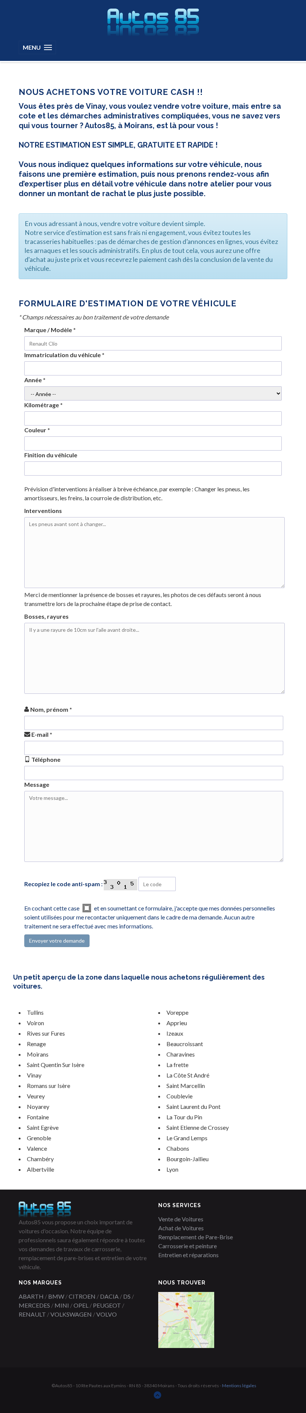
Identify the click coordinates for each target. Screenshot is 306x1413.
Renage (36, 1043)
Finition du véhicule (50, 454)
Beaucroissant (184, 1043)
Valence (37, 1148)
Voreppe (177, 1012)
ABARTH (31, 1296)
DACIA (109, 1296)
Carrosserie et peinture (187, 1245)
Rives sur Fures (46, 1033)
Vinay (34, 1075)
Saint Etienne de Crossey (197, 1127)
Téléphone (45, 759)
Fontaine (38, 1116)
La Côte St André (187, 1075)
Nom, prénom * (50, 709)
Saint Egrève (43, 1127)
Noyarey (38, 1106)
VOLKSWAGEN (71, 1314)
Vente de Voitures (180, 1218)
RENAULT (32, 1314)
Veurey (36, 1096)
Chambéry (40, 1158)
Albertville (40, 1169)
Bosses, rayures (46, 616)
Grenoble (39, 1137)
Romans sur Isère (48, 1085)
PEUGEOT (107, 1305)
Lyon (172, 1169)
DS (127, 1296)
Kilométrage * (43, 404)
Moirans (38, 1054)
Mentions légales (239, 1385)
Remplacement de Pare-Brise (195, 1236)
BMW (56, 1296)
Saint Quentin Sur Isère (55, 1064)
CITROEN (82, 1296)
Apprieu (176, 1022)
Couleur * (37, 429)
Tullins (35, 1012)
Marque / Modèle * (50, 329)
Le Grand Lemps (186, 1137)
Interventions (43, 510)
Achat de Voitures (181, 1227)
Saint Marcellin (185, 1085)
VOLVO (106, 1314)
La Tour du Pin (184, 1116)
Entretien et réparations (188, 1254)
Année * (35, 379)
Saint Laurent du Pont (193, 1106)
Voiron (35, 1022)
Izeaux (174, 1033)
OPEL (81, 1305)
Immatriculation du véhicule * (64, 354)
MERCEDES (34, 1305)
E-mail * (41, 734)
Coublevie (179, 1096)
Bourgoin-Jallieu (187, 1158)
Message (36, 784)
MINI (61, 1305)
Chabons (177, 1148)
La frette (177, 1064)
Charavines (180, 1054)
